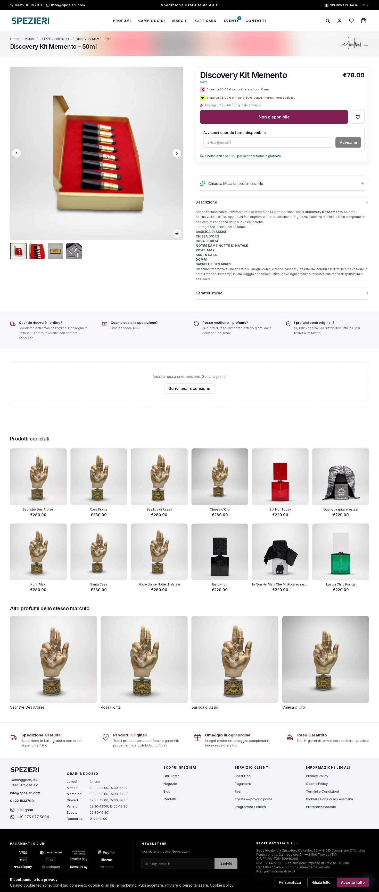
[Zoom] (177, 234)
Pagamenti (243, 783)
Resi (238, 791)
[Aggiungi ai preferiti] (358, 117)
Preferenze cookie (321, 807)
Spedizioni (243, 776)
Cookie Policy (317, 783)
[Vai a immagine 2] (37, 251)
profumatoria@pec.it (279, 871)
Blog (166, 791)
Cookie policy (222, 885)
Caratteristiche (282, 293)
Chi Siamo (171, 776)
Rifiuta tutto (321, 882)
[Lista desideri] (351, 20)
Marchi (29, 39)
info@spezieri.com (25, 793)
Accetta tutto (353, 882)
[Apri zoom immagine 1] (96, 153)
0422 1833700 (22, 800)
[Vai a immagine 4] (74, 251)
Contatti (169, 799)
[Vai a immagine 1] (18, 251)
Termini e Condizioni (322, 791)
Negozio (170, 783)
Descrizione (282, 202)
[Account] (339, 20)
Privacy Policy (317, 776)
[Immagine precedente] (16, 153)
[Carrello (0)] (363, 20)
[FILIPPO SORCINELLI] (353, 44)
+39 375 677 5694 (33, 817)
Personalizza (290, 882)
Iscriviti (226, 863)
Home (14, 39)
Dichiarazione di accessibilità (329, 799)
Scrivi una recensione (189, 388)
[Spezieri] (30, 20)
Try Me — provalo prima (253, 799)
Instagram (25, 810)
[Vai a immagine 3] (55, 251)
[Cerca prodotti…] (328, 21)
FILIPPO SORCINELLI (55, 39)
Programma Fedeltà (250, 807)
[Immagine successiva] (176, 153)
